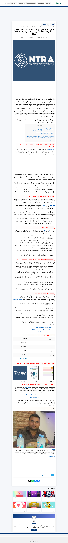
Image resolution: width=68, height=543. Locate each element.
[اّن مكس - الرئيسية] (58, 3)
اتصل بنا (24, 539)
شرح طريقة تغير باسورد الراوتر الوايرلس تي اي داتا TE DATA (42, 329)
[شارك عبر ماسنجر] (35, 481)
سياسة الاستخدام (38, 539)
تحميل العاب (48, 3)
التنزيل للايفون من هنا (34, 397)
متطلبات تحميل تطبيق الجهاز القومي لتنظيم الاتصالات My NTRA (42, 132)
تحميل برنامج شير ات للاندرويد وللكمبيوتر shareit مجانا (43, 332)
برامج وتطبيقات (41, 3)
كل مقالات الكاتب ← (51, 456)
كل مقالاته (34, 529)
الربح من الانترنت (22, 3)
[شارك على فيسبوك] (38, 481)
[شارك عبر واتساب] (32, 481)
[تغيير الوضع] (8, 3)
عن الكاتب (51, 139)
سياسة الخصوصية (30, 539)
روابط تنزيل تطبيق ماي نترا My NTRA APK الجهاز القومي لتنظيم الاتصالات (40, 137)
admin (44, 37)
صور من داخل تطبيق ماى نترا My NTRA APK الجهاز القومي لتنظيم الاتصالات (40, 136)
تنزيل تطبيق (27, 387)
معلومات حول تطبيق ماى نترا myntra (46, 135)
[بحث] (5, 3)
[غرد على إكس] (29, 481)
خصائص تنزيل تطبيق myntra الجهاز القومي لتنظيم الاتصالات (43, 131)
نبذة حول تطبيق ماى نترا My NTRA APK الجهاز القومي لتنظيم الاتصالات (41, 128)
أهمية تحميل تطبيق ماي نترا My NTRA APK (46, 129)
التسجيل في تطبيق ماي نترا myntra (47, 133)
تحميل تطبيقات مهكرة (31, 3)
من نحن (44, 539)
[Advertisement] (34, 15)
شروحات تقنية (13, 3)
